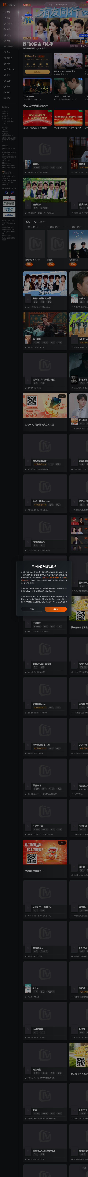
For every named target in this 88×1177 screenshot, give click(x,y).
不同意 (32, 609)
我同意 (56, 609)
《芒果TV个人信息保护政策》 (50, 578)
